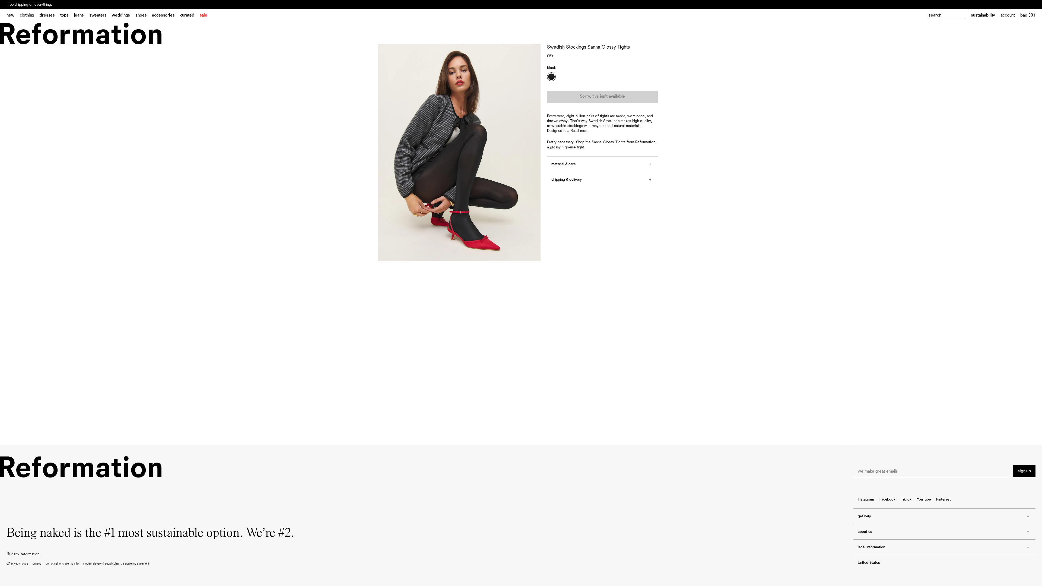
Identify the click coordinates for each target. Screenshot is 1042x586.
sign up (1024, 471)
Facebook (887, 499)
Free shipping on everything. (29, 5)
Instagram (866, 499)
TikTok (906, 499)
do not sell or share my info (62, 563)
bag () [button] (1027, 15)
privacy (37, 563)
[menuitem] (13, 15)
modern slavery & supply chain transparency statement (116, 563)
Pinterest (943, 499)
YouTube (924, 499)
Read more (579, 131)
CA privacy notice (17, 563)
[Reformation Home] (521, 33)
